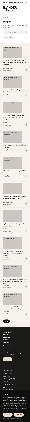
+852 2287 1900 (8, 383)
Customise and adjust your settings (12, 418)
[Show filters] (26, 32)
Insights (5, 18)
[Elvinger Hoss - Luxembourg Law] (10, 8)
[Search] (26, 2)
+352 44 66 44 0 (8, 372)
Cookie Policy (22, 405)
